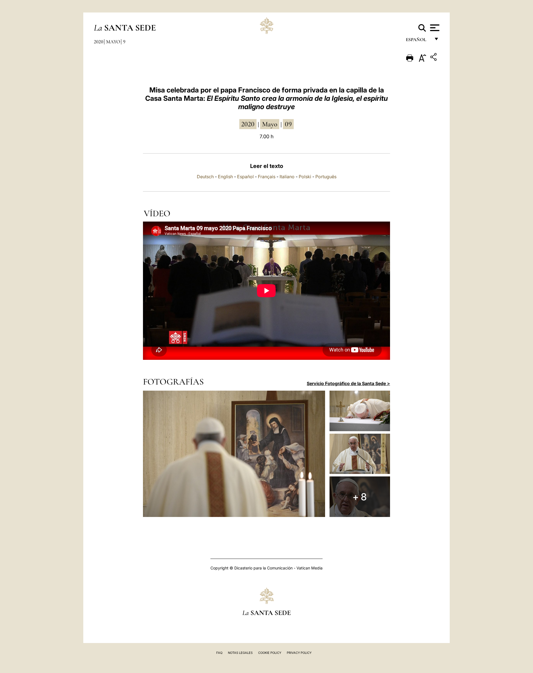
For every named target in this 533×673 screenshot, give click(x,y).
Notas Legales (240, 653)
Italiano (287, 176)
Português (325, 176)
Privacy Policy (299, 653)
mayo (269, 124)
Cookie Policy (269, 653)
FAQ (219, 653)
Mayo (113, 42)
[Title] (434, 58)
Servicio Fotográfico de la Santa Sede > (348, 383)
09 (288, 124)
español (418, 41)
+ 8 (360, 497)
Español (245, 176)
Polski (305, 176)
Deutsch (205, 176)
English (225, 176)
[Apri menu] (434, 27)
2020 (98, 42)
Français (266, 176)
